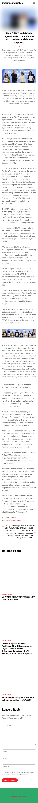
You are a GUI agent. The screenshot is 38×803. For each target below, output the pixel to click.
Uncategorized (7, 594)
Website (6, 766)
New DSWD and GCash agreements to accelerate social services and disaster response (19, 38)
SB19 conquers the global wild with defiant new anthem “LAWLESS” (18, 698)
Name (5, 751)
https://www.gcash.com (15, 520)
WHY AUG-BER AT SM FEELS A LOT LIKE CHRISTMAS (18, 598)
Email (5, 759)
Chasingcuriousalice (18, 796)
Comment (7, 725)
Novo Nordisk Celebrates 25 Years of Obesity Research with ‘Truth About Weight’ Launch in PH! (19, 535)
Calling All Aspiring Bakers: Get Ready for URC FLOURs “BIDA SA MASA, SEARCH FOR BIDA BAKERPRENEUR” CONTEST (20, 528)
